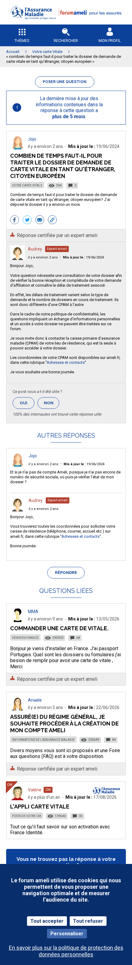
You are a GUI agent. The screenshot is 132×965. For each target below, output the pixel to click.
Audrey (35, 249)
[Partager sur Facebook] (14, 220)
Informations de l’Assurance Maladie (43, 739)
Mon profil (110, 40)
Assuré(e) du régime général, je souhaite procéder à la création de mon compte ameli (64, 723)
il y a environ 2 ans (43, 257)
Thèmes (21, 40)
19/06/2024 (83, 257)
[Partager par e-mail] (39, 220)
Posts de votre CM (26, 816)
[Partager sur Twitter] (27, 220)
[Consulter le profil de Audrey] (17, 258)
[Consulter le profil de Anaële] (17, 709)
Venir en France (25, 637)
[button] (66, 23)
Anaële (35, 700)
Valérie (34, 789)
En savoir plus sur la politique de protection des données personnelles (66, 950)
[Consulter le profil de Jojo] (17, 148)
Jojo (32, 139)
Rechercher (66, 40)
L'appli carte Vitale (39, 806)
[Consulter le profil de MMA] (17, 620)
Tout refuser (88, 921)
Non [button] (51, 405)
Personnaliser (66, 934)
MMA (33, 611)
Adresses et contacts (66, 362)
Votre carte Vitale (27, 185)
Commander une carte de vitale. (59, 628)
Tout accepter (47, 921)
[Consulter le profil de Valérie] (17, 798)
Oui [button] (27, 403)
